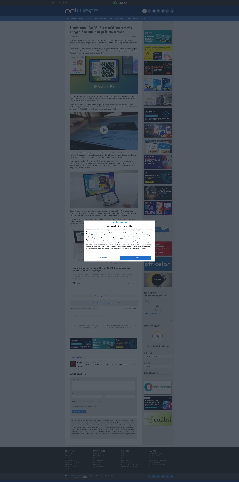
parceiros (102, 229)
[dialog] (119, 241)
